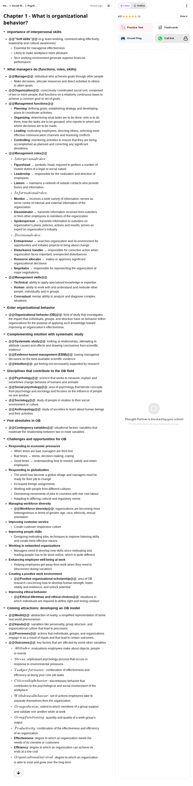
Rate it (183, 16)
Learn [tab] (126, 6)
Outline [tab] (141, 6)
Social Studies (20, 5)
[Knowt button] (108, 5)
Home (6, 5)
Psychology (35, 5)
